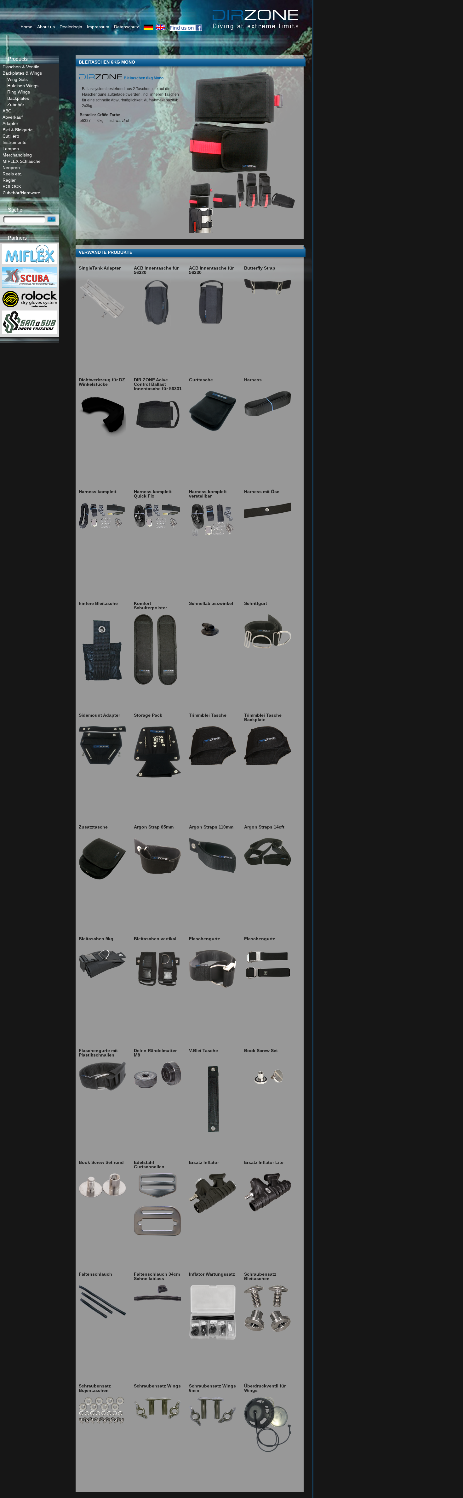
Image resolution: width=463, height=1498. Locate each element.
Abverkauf (13, 117)
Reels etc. (12, 173)
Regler (9, 180)
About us (46, 26)
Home (26, 26)
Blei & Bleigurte (18, 129)
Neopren (11, 167)
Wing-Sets (17, 79)
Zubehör (15, 104)
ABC (7, 110)
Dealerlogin (71, 26)
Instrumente (14, 142)
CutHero (11, 136)
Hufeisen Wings (22, 85)
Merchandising (17, 154)
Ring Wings (18, 91)
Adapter (10, 123)
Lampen (11, 148)
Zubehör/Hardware (21, 192)
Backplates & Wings (22, 73)
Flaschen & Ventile (21, 66)
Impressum (98, 26)
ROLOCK (12, 186)
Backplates (18, 98)
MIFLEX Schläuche (22, 161)
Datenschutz (126, 26)
